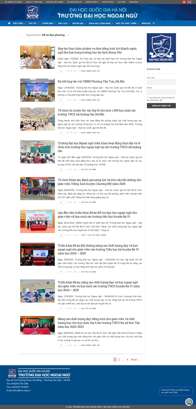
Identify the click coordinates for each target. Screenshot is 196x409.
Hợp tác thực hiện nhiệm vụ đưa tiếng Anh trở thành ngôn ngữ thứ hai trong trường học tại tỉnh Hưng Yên (97, 50)
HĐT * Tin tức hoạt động (94, 235)
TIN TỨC (33, 23)
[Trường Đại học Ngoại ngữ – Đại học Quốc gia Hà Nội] (98, 12)
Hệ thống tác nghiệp (13, 2)
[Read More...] (61, 71)
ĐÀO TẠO (62, 23)
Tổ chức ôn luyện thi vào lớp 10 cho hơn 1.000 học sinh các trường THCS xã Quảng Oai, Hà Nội (97, 112)
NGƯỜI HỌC (78, 23)
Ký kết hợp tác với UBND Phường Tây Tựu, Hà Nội (91, 81)
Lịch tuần (121, 2)
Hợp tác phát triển (126, 23)
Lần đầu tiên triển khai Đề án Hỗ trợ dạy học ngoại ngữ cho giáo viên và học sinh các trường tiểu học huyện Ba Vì (97, 214)
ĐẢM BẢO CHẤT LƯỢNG (54, 2)
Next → (136, 359)
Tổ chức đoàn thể (74, 2)
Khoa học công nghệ (100, 23)
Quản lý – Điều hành (34, 2)
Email (149, 87)
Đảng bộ (146, 23)
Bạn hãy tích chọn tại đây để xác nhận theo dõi (160, 98)
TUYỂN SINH (47, 23)
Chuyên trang (107, 2)
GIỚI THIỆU (18, 23)
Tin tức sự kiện (88, 169)
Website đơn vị (92, 2)
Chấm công (133, 2)
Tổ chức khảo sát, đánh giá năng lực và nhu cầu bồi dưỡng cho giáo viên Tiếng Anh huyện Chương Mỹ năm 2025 (99, 182)
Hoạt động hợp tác (90, 71)
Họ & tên (151, 77)
